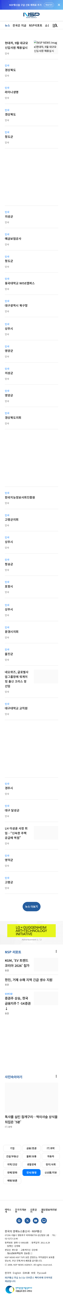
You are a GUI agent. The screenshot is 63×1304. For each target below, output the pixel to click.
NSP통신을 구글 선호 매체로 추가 (25, 4)
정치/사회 (51, 1164)
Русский (41, 1272)
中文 (33, 1272)
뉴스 (7, 25)
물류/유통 (31, 1156)
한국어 (8, 1272)
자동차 (50, 1156)
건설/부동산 (12, 1156)
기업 (12, 1148)
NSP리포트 (35, 25)
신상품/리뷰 (51, 1172)
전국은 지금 (19, 25)
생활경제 (31, 1164)
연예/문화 (12, 1172)
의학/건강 (12, 1164)
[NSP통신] (31, 15)
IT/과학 (51, 1148)
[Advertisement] (31, 179)
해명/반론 (12, 1180)
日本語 (26, 1272)
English (17, 1272)
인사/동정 (31, 1172)
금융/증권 (31, 1148)
